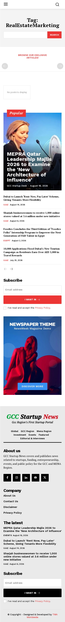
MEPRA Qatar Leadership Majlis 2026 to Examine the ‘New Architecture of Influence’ (29, 167)
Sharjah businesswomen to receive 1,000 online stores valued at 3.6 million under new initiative (31, 214)
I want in (30, 299)
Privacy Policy (42, 308)
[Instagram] (16, 478)
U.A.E (5, 204)
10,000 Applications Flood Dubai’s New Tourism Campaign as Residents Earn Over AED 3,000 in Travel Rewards (31, 252)
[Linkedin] (26, 478)
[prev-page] (5, 66)
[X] (45, 478)
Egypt (6, 240)
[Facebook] (7, 478)
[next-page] (11, 269)
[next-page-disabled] (60, 66)
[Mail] (35, 478)
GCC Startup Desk (17, 185)
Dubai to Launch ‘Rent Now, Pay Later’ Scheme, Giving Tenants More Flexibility (31, 198)
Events (7, 535)
